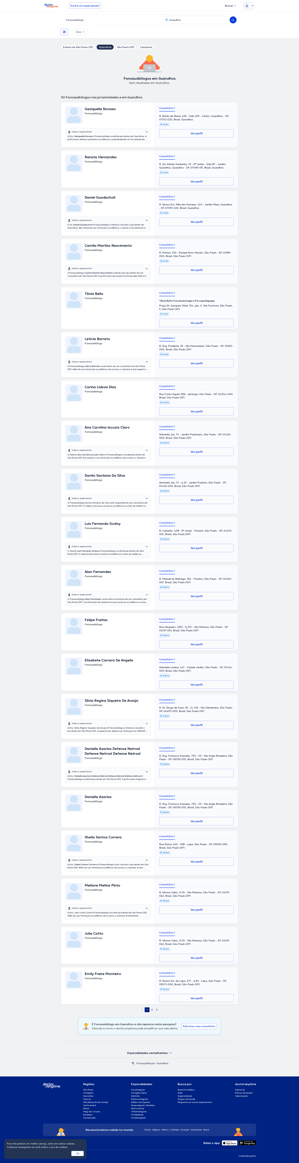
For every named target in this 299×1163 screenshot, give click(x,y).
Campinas (146, 47)
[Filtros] (64, 31)
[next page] (156, 1009)
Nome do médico (186, 1089)
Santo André (89, 1105)
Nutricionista (137, 1108)
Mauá (86, 1108)
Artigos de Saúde (186, 1099)
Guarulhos (105, 47)
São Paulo (88, 1089)
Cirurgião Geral (139, 1092)
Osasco (87, 1099)
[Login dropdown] (249, 5)
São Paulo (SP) (125, 47)
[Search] (233, 19)
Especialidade (185, 1096)
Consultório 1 (167, 108)
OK (77, 1153)
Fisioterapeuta (138, 1117)
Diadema (88, 1114)
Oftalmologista (139, 1111)
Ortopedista (137, 1114)
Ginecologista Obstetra (143, 1105)
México (165, 1129)
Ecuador (185, 1129)
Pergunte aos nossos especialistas (195, 1102)
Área (180, 1092)
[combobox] (110, 20)
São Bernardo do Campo (95, 1102)
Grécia (147, 1129)
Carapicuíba (89, 1117)
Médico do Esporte (140, 1102)
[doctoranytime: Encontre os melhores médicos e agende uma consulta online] (133, 1063)
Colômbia (174, 1129)
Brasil (206, 1129)
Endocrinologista (139, 1099)
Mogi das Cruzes (91, 1111)
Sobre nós (240, 1089)
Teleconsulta (241, 1096)
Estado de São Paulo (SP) (78, 47)
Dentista (135, 1096)
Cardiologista (138, 1089)
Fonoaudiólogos (145, 1063)
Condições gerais (247, 1156)
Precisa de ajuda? (244, 1092)
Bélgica (156, 1129)
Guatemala (196, 1129)
